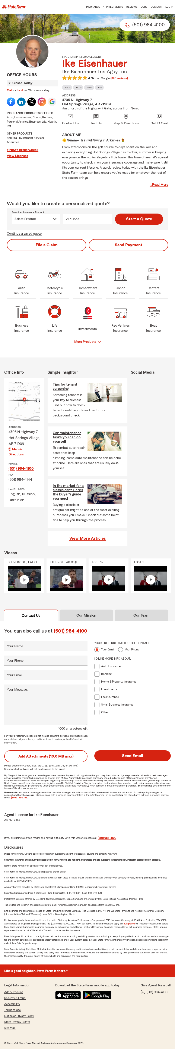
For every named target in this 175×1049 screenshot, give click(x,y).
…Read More (159, 184)
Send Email (132, 756)
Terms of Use (12, 1010)
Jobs (144, 7)
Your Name (15, 646)
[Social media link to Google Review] (52, 102)
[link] (14, 6)
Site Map (10, 1027)
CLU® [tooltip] (99, 87)
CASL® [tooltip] (89, 87)
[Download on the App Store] (68, 995)
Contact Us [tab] (31, 615)
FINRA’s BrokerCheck (22, 150)
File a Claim (47, 245)
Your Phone (15, 660)
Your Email (14, 675)
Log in (169, 7)
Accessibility (12, 1004)
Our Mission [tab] (86, 615)
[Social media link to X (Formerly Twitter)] (31, 102)
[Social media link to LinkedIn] (21, 102)
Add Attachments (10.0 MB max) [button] (46, 756)
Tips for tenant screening (65, 386)
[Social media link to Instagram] (42, 102)
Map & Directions (16, 452)
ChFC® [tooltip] (67, 87)
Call (10, 90)
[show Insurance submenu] (102, 6)
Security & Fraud (15, 998)
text (20, 90)
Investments (114, 7)
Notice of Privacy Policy (19, 1016)
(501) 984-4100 (21, 468)
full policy (129, 923)
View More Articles (87, 538)
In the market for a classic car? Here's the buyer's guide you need (68, 492)
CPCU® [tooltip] (78, 87)
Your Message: (17, 689)
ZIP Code (72, 219)
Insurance (93, 7)
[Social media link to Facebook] (11, 102)
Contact (156, 7)
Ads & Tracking (13, 992)
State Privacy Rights (17, 1021)
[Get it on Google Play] (97, 995)
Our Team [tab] (141, 615)
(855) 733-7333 (19, 797)
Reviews (131, 7)
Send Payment (128, 245)
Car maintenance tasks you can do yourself (67, 437)
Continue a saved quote (24, 233)
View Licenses (17, 156)
